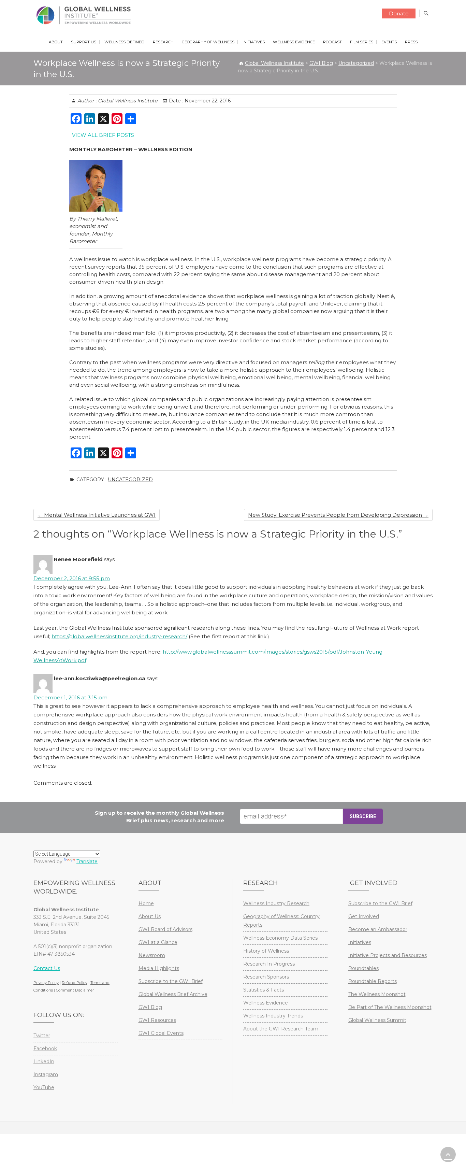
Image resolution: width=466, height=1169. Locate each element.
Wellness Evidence (294, 42)
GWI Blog (150, 1007)
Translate (87, 861)
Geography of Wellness (208, 42)
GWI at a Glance (158, 942)
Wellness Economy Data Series (280, 938)
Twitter (41, 1035)
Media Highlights (159, 968)
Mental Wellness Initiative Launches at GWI (97, 515)
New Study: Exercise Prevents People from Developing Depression (338, 515)
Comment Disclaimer (75, 990)
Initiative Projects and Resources (387, 955)
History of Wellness (266, 951)
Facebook (45, 1048)
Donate (399, 13)
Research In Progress (269, 964)
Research (163, 42)
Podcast (332, 42)
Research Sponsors (266, 977)
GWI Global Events (161, 1033)
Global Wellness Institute (127, 101)
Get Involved (363, 916)
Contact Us (46, 968)
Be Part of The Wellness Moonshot (390, 1007)
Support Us (83, 42)
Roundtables (363, 968)
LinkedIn (43, 1061)
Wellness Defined (124, 42)
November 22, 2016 (207, 101)
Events (389, 42)
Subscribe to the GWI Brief (171, 981)
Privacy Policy (46, 982)
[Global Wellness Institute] (85, 15)
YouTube (43, 1087)
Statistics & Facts (263, 990)
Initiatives (254, 42)
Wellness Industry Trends (273, 1016)
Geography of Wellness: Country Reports (281, 920)
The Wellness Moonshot (377, 994)
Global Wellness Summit (377, 1020)
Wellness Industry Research (276, 903)
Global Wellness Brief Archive (173, 994)
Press (411, 42)
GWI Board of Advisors (165, 929)
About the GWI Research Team (280, 1029)
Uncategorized (130, 479)
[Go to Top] (448, 1154)
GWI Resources (157, 1020)
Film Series (361, 42)
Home (146, 903)
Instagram (45, 1074)
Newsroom (152, 955)
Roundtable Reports (372, 981)
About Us (150, 916)
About (56, 42)
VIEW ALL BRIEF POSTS (103, 135)
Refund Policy (74, 982)
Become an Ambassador (377, 929)
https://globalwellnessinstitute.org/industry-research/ (119, 636)
